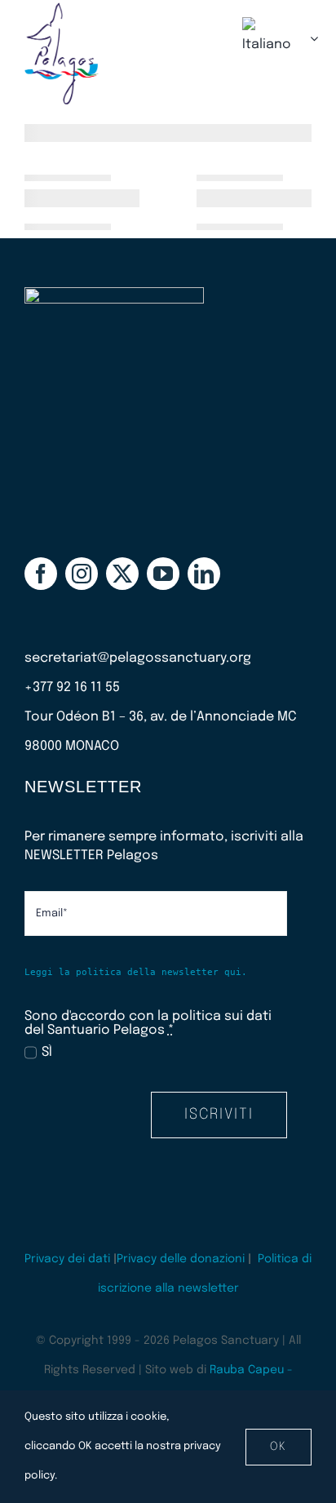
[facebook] (40, 573)
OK (278, 1446)
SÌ (47, 1052)
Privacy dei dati (67, 1259)
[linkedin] (204, 573)
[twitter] (122, 573)
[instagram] (81, 573)
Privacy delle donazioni (181, 1259)
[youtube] (163, 573)
